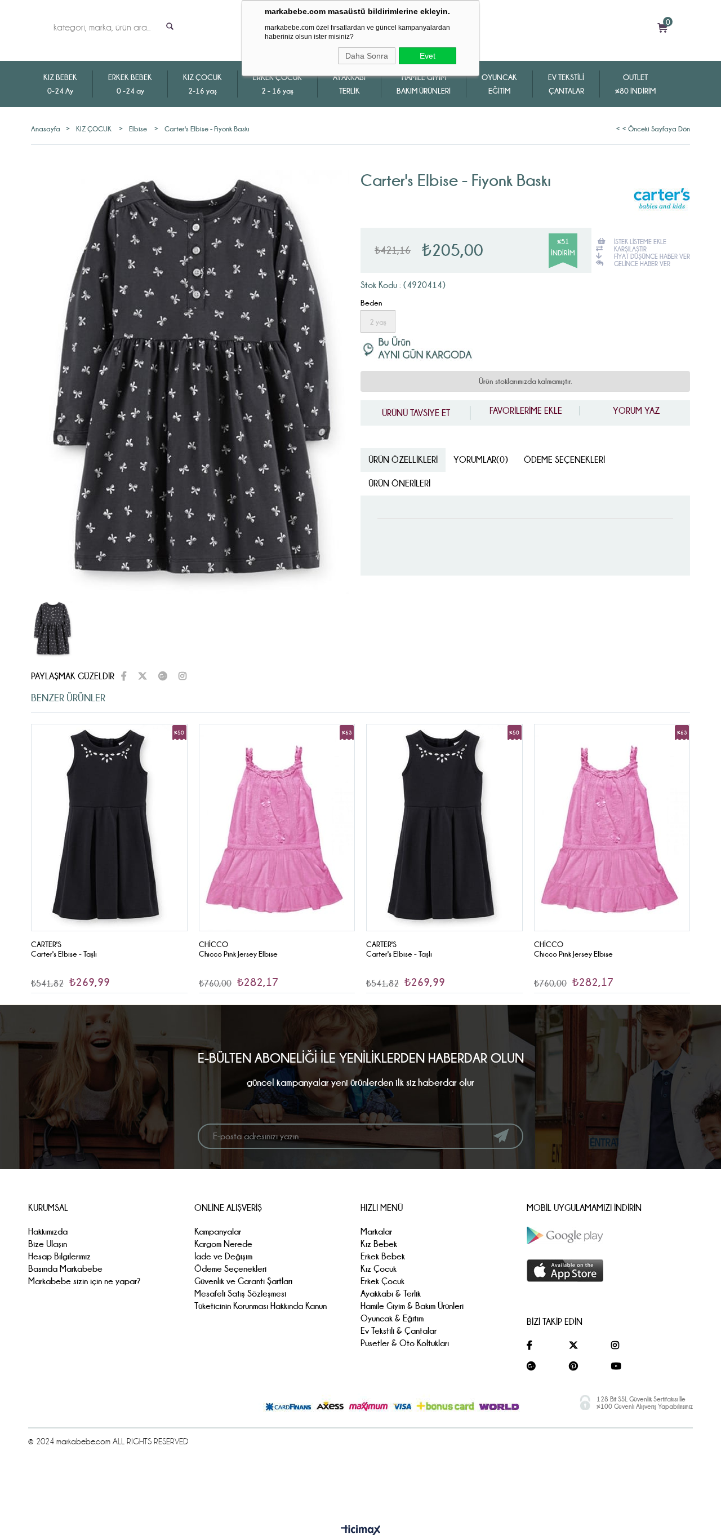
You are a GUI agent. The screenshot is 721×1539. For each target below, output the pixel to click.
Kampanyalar (217, 1231)
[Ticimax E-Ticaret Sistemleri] (361, 1530)
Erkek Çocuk (382, 1281)
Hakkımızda (48, 1231)
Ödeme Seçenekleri (564, 460)
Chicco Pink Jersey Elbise (238, 953)
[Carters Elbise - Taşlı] (109, 827)
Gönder (501, 1136)
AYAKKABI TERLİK (349, 84)
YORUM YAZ (635, 410)
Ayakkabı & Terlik (390, 1293)
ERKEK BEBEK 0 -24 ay (130, 84)
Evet (427, 55)
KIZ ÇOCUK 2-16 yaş (202, 84)
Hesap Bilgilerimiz (59, 1256)
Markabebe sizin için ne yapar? (84, 1281)
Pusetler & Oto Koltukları (404, 1343)
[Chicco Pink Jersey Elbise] (277, 827)
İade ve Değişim (223, 1256)
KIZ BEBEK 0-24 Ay (60, 84)
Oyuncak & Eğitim (392, 1318)
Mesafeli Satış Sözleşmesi (240, 1293)
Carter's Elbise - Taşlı (64, 953)
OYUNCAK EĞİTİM (499, 84)
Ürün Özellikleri (403, 460)
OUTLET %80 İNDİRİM (635, 84)
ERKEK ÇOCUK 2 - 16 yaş (277, 84)
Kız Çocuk (378, 1268)
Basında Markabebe (65, 1268)
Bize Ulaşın (47, 1244)
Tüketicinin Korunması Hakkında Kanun (260, 1306)
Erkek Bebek (382, 1256)
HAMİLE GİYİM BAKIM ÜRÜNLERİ (424, 84)
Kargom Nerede (223, 1244)
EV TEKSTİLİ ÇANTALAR (566, 84)
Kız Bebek (378, 1244)
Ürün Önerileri (399, 483)
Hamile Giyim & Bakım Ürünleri (412, 1306)
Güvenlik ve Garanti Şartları (243, 1281)
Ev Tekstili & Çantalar (398, 1330)
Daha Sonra (366, 55)
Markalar (376, 1231)
